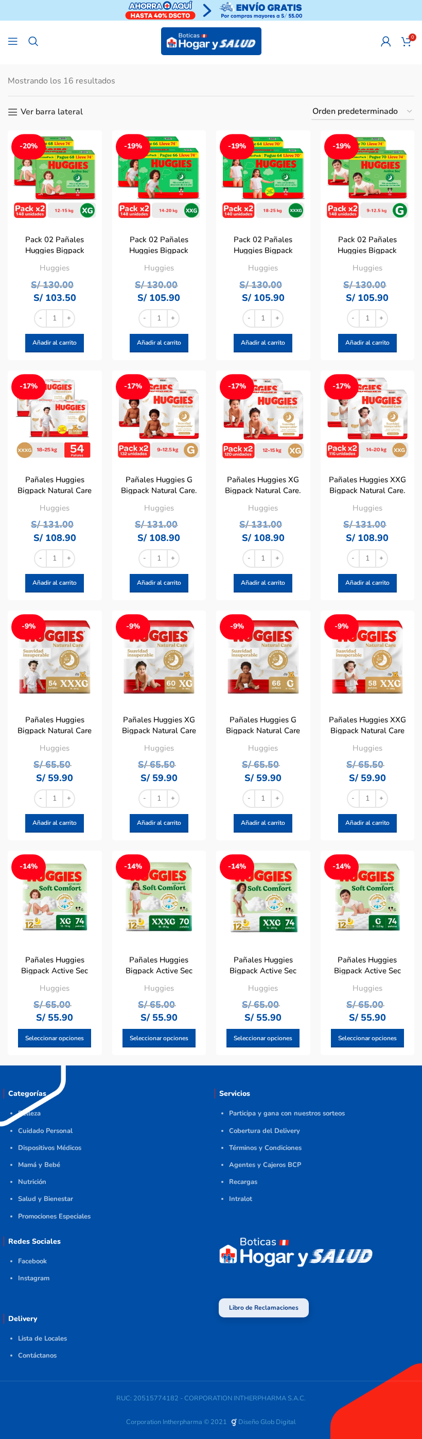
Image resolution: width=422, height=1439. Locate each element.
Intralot (240, 1199)
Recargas (243, 1182)
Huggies (54, 268)
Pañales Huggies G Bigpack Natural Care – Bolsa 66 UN (263, 731)
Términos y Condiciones (265, 1148)
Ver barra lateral (52, 112)
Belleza (29, 1113)
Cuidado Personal (45, 1131)
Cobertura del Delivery (264, 1131)
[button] (54, 343)
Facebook (32, 1261)
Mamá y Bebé (39, 1165)
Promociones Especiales (54, 1216)
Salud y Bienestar (45, 1199)
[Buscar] (33, 41)
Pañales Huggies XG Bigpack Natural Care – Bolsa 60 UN (159, 731)
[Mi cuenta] (386, 41)
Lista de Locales (42, 1338)
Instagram (33, 1278)
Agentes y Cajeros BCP (265, 1165)
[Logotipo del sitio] (211, 40)
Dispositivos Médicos (49, 1148)
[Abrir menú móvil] (13, 41)
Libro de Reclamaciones (263, 1307)
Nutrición (32, 1182)
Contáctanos (37, 1355)
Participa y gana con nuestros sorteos (287, 1113)
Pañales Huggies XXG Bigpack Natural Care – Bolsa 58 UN (367, 731)
